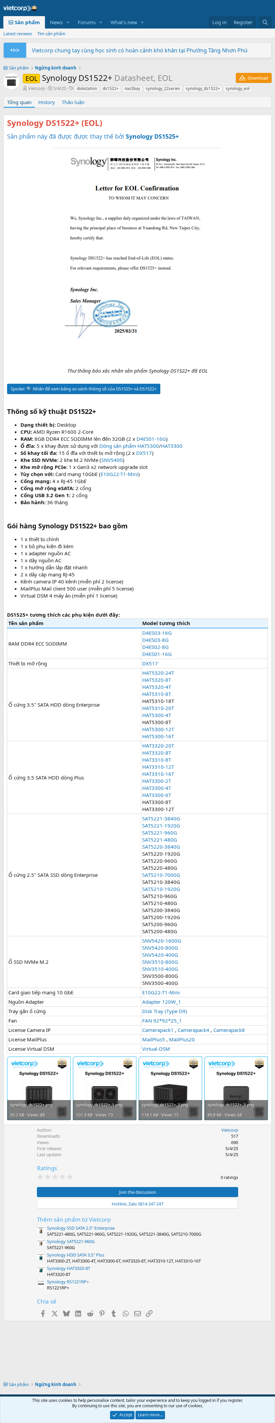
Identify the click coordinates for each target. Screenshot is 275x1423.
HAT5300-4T (156, 715)
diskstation (87, 88)
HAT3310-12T (158, 766)
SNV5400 (112, 460)
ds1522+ (111, 88)
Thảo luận (73, 102)
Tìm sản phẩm (51, 34)
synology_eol (238, 88)
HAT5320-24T (158, 672)
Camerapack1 (158, 1030)
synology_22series (163, 88)
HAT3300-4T (156, 788)
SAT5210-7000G (161, 874)
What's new (124, 22)
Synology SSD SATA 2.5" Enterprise (81, 1228)
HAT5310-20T (158, 708)
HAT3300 (171, 445)
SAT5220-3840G (161, 846)
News (56, 22)
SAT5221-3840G (161, 818)
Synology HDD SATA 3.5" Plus (75, 1255)
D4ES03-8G (155, 639)
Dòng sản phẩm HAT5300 (129, 445)
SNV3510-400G (160, 968)
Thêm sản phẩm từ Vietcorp (74, 1219)
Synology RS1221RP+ (68, 1282)
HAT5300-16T (158, 736)
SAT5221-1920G (161, 825)
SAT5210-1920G (161, 889)
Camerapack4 (193, 1030)
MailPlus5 (153, 1039)
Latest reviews (17, 34)
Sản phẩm (26, 22)
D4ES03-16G (157, 632)
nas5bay (132, 88)
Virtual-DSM (156, 1048)
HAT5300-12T (158, 729)
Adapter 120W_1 (161, 1001)
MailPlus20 (182, 1039)
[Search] (265, 22)
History (46, 102)
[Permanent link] (106, 124)
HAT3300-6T (156, 795)
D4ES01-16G (151, 438)
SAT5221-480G (159, 839)
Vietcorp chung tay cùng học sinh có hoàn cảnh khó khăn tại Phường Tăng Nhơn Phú (140, 50)
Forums (87, 22)
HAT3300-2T (156, 780)
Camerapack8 (229, 1030)
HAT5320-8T (156, 679)
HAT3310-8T (156, 759)
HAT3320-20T (158, 745)
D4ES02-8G (155, 647)
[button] (68, 22)
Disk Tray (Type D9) (164, 1011)
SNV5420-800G (160, 947)
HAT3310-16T (158, 773)
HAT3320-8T (156, 752)
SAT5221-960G (159, 832)
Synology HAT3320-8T (68, 1268)
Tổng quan (19, 102)
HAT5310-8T (156, 694)
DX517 (144, 452)
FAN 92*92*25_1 (162, 1020)
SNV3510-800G (160, 961)
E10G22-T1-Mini (119, 474)
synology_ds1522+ (203, 88)
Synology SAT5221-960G (71, 1241)
